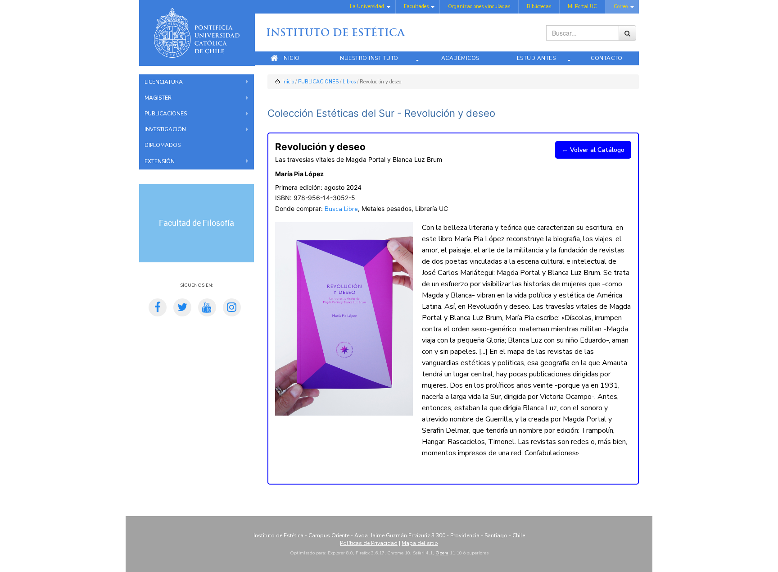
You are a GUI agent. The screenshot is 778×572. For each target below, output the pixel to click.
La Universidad (367, 6)
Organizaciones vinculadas (479, 6)
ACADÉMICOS (460, 58)
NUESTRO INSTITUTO (369, 58)
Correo (621, 6)
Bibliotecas (539, 6)
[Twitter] (182, 309)
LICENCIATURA (164, 82)
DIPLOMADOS (163, 145)
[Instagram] (232, 309)
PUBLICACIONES (166, 113)
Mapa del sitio (420, 543)
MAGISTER (158, 97)
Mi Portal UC (582, 6)
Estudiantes (536, 58)
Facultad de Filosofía (196, 223)
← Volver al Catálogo (593, 150)
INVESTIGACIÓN (165, 129)
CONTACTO (606, 58)
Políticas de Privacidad (369, 543)
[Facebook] (157, 309)
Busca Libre (341, 209)
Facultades (416, 6)
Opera (441, 553)
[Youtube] (207, 309)
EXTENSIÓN (160, 161)
